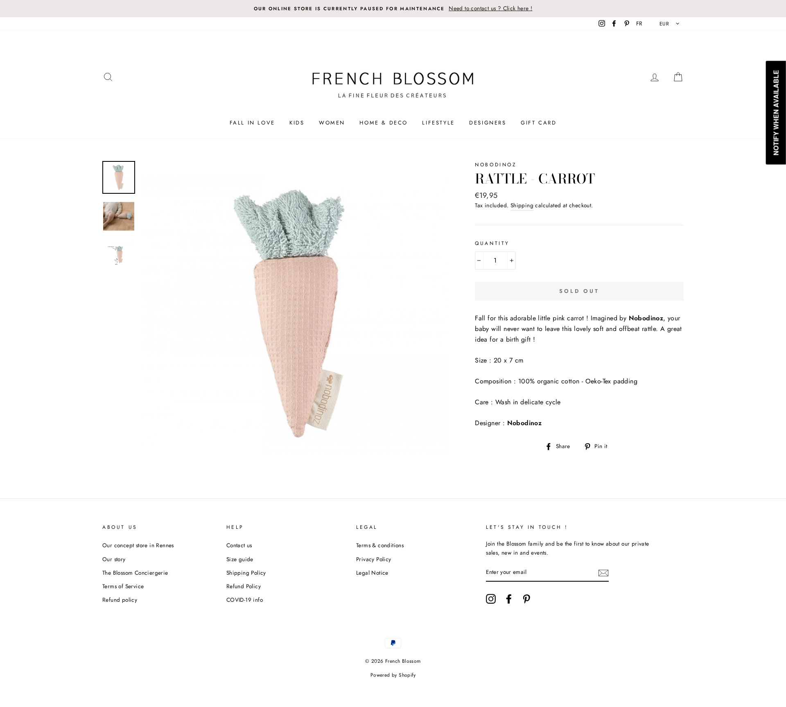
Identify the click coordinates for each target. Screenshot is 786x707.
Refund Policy (243, 586)
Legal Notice (372, 573)
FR (639, 23)
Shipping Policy (246, 573)
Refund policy (119, 600)
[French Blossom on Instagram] (491, 599)
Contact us (239, 545)
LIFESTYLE (438, 123)
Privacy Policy (373, 559)
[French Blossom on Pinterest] (526, 599)
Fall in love (252, 123)
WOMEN (332, 123)
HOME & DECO (383, 123)
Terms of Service (123, 586)
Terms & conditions (380, 545)
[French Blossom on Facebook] (509, 599)
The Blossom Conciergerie (135, 573)
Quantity (492, 243)
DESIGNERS (487, 123)
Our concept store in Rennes (138, 545)
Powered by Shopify (393, 675)
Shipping (521, 205)
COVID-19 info (244, 600)
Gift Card (538, 123)
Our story (114, 559)
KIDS (296, 123)
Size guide (239, 559)
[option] (393, 8)
